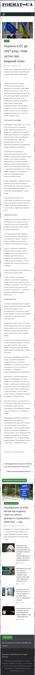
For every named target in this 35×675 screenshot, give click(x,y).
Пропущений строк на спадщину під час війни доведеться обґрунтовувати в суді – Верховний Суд (23, 612)
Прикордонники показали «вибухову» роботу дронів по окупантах (18, 465)
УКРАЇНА (7, 41)
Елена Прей (17, 66)
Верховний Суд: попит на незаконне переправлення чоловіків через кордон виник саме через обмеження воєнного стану (23, 575)
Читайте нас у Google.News (14, 452)
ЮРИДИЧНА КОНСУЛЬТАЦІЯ (11, 503)
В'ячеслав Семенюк (19, 526)
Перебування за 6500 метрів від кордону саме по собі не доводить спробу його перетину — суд (17, 514)
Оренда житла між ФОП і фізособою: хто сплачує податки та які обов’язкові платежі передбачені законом (23, 595)
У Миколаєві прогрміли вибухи (18, 471)
